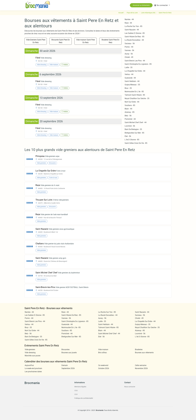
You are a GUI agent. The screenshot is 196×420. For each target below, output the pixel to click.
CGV (76, 394)
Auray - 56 (129, 54)
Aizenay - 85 (129, 112)
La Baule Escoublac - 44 (134, 40)
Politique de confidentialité (83, 398)
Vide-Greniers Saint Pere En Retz (35, 41)
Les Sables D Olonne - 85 (135, 33)
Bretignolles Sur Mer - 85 (134, 133)
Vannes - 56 (129, 50)
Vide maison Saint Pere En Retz (85, 41)
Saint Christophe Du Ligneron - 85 (138, 64)
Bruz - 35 (128, 88)
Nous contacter (129, 386)
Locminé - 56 (130, 126)
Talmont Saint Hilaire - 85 (135, 95)
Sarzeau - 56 (130, 43)
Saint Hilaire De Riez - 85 (134, 37)
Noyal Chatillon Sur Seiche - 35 (137, 98)
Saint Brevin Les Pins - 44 (135, 61)
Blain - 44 (128, 109)
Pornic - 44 (129, 47)
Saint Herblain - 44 (132, 81)
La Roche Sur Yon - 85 (133, 26)
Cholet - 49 (129, 57)
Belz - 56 (128, 116)
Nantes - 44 (129, 19)
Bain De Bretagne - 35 (133, 129)
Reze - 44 (128, 23)
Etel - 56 (128, 136)
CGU (76, 390)
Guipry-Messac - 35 (132, 85)
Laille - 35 (128, 67)
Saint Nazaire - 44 (132, 30)
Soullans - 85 (130, 105)
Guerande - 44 (130, 78)
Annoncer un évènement (141, 5)
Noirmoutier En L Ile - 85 (134, 91)
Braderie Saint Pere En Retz (110, 41)
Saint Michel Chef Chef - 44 (135, 122)
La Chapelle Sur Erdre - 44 (135, 71)
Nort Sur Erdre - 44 (132, 102)
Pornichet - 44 (130, 119)
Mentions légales (80, 386)
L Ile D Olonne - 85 (132, 140)
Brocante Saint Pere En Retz (60, 41)
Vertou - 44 (129, 74)
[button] (162, 5)
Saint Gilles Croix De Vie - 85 (136, 143)
